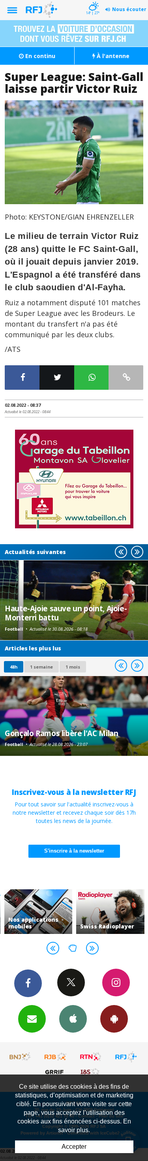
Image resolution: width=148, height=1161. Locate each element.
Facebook (28, 983)
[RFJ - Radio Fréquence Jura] (126, 1056)
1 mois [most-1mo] (73, 667)
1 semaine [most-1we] (41, 667)
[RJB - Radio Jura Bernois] (56, 1056)
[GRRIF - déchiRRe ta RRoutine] (56, 1071)
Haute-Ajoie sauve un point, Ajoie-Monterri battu (66, 612)
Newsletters (32, 1019)
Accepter (74, 1146)
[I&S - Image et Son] (91, 1071)
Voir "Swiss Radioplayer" (110, 911)
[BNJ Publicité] (20, 1056)
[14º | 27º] (92, 1)
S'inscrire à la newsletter (74, 851)
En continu (39, 56)
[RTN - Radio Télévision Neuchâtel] (91, 1056)
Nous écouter (129, 9)
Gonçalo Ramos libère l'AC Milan (61, 733)
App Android (114, 1019)
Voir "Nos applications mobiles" (38, 911)
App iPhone (73, 1019)
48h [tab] (13, 667)
